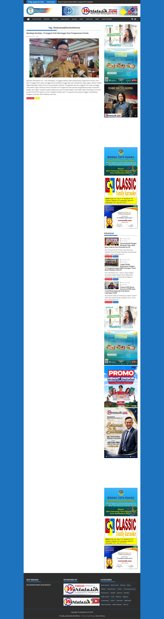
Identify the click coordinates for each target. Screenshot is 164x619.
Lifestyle (112, 593)
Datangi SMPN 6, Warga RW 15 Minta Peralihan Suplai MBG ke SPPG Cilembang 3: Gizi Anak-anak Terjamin (92, 2)
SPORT (81, 19)
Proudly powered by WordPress (69, 616)
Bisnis (97, 19)
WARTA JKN (89, 19)
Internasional (105, 593)
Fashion (119, 589)
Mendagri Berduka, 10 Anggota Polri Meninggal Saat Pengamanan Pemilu (57, 33)
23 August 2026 (125, 260)
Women (126, 604)
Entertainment (111, 589)
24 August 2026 (125, 239)
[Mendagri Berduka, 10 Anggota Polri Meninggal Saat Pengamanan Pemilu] (64, 57)
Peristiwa (47, 19)
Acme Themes (100, 616)
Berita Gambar (105, 585)
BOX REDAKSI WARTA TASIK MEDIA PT (38, 585)
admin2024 (124, 241)
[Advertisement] (121, 131)
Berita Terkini (30, 98)
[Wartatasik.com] (28, 18)
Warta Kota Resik (106, 604)
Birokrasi (55, 19)
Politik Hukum (36, 19)
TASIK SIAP (119, 600)
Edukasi (74, 19)
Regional (125, 597)
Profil (112, 597)
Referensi (118, 597)
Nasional (37, 98)
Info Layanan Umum (129, 589)
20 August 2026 (125, 282)
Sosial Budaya (65, 19)
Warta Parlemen (107, 19)
